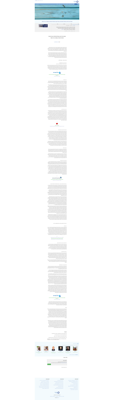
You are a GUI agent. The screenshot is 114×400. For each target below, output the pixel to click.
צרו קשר (38, 0)
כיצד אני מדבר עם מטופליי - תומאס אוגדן (45, 388)
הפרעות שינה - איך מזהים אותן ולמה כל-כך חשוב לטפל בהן (73, 380)
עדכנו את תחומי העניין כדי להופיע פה (73, 354)
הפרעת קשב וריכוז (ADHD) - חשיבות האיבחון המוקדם (73, 381)
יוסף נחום (57, 41)
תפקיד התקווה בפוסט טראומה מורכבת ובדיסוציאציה (59, 388)
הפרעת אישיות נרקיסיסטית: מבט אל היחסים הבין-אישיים (58, 381)
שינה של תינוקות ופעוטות (76, 387)
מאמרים (74, 25)
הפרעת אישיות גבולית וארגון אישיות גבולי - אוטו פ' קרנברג (44, 380)
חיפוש (35, 0)
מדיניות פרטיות (54, 396)
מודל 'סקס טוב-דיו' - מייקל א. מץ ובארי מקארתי (45, 381)
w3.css (58, 397)
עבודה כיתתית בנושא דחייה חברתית (60, 380)
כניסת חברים (49, 364)
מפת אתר (51, 396)
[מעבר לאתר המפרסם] (43, 25)
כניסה (42, 0)
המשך (62, 29)
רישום (40, 0)
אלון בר (55, 41)
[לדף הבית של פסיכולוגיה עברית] (76, 1)
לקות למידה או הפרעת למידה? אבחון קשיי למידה (74, 388)
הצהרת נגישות (60, 396)
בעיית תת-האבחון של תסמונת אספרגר (74, 382)
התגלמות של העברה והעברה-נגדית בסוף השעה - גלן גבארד (44, 387)
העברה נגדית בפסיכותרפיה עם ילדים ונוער (59, 387)
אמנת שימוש (57, 396)
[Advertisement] (61, 373)
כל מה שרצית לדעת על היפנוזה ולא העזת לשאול (59, 382)
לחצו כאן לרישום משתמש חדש (64, 362)
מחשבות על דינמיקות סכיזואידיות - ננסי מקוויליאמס (45, 382)
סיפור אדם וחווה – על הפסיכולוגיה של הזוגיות (74, 389)
